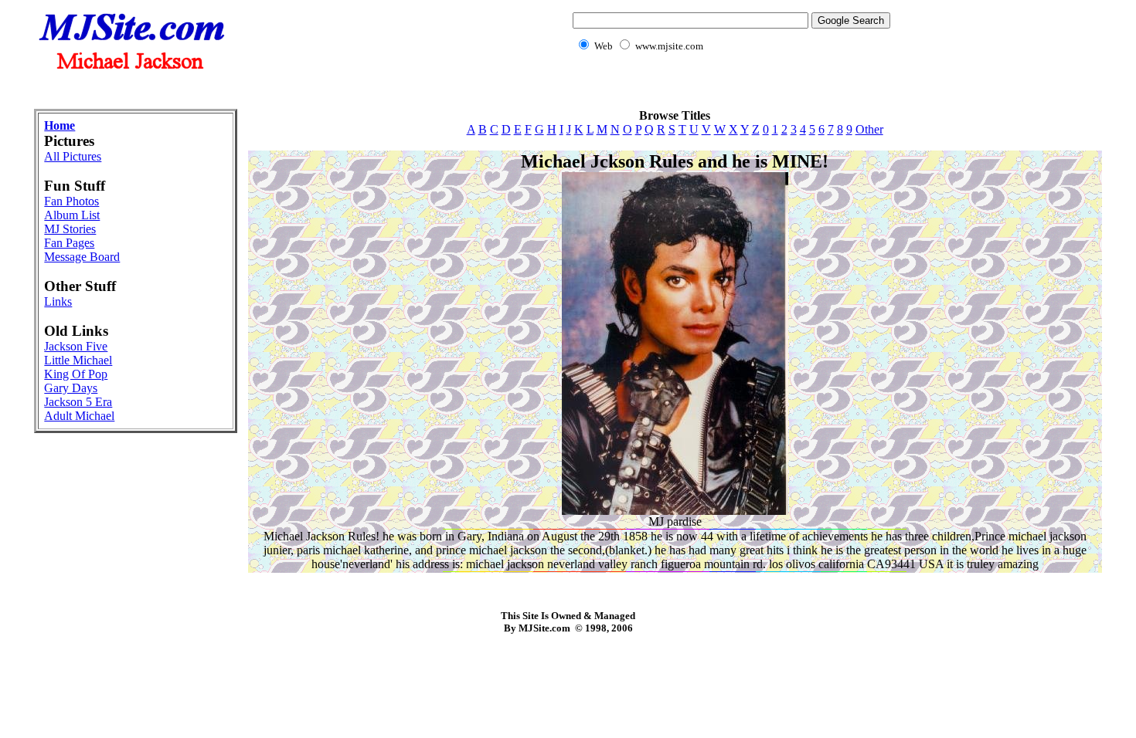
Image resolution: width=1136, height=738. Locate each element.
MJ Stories (70, 228)
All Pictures (72, 156)
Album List (72, 215)
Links (58, 301)
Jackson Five (75, 346)
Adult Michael (79, 415)
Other (869, 129)
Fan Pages (69, 242)
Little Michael (78, 360)
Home (59, 125)
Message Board (82, 256)
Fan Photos (71, 201)
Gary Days (70, 387)
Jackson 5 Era (78, 401)
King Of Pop (75, 374)
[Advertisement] (568, 89)
